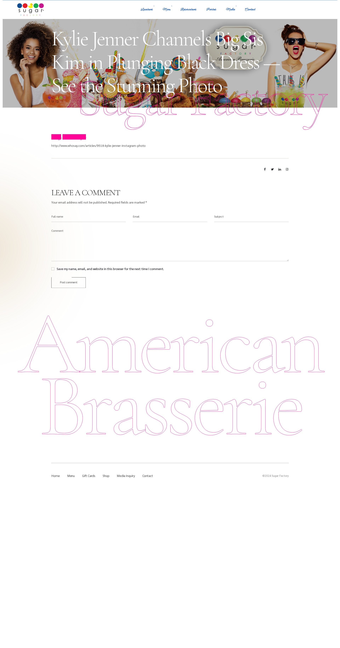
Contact (250, 9)
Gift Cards (88, 476)
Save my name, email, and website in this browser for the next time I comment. (110, 268)
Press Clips (74, 137)
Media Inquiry (126, 476)
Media (230, 9)
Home (55, 476)
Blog (56, 137)
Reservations (188, 9)
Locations (146, 9)
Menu (166, 9)
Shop (106, 476)
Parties (211, 9)
